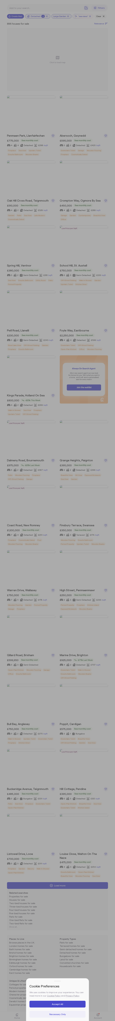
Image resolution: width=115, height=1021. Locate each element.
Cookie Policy (54, 995)
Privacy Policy (72, 995)
